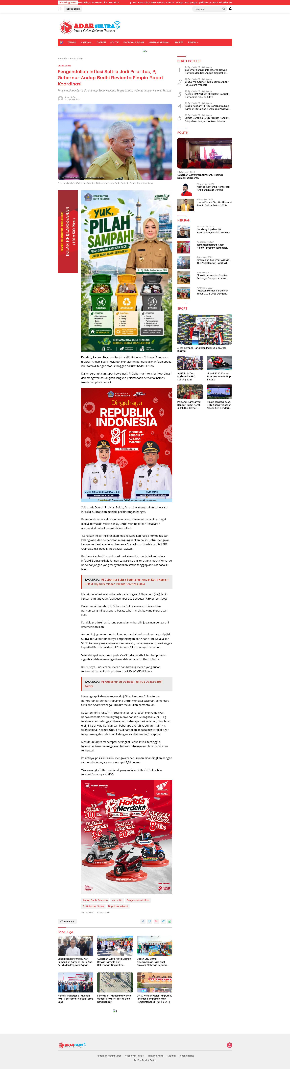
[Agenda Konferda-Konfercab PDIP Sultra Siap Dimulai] (185, 189)
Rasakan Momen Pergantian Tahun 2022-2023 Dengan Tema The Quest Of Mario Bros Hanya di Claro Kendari (214, 292)
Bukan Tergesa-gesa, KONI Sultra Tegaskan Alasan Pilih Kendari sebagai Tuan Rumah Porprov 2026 (219, 405)
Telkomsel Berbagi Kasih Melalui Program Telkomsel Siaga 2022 (212, 246)
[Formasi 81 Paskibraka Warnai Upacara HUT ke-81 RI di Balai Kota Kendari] (115, 982)
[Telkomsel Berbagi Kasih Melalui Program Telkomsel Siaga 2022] (183, 247)
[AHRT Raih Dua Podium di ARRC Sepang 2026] (190, 363)
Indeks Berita (73, 8)
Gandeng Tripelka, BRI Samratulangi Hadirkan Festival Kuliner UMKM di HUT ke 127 (214, 231)
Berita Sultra (64, 65)
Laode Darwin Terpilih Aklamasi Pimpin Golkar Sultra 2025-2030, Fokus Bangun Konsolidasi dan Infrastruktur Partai (214, 204)
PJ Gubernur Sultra (93, 906)
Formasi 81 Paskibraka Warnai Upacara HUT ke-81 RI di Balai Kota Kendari (114, 998)
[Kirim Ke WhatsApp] (169, 921)
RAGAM (192, 42)
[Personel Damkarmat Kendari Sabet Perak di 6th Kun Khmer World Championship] (190, 391)
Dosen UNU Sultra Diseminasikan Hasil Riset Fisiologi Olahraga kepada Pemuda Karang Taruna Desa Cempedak (153, 962)
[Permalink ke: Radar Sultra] (60, 98)
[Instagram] (229, 1045)
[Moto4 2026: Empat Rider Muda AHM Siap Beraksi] (219, 363)
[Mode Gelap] (230, 9)
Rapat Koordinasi (118, 906)
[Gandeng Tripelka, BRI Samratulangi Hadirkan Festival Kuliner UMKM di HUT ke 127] (183, 232)
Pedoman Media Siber (109, 1055)
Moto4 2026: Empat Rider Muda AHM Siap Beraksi (219, 376)
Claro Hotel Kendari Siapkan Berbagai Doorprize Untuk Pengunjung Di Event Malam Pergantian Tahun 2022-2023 (213, 277)
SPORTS (179, 42)
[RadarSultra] (91, 27)
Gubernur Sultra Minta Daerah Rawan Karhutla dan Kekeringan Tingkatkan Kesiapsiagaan (114, 962)
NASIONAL (86, 42)
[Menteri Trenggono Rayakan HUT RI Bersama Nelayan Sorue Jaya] (75, 982)
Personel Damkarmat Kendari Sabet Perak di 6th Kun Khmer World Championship (189, 405)
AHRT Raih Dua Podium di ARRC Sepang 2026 (186, 376)
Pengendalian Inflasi (138, 900)
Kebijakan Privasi (134, 1055)
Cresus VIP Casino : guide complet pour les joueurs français (207, 84)
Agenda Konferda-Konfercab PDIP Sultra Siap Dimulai (213, 189)
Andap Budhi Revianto (95, 900)
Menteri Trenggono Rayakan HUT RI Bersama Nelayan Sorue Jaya (75, 998)
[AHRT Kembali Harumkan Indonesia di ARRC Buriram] (204, 329)
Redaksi (171, 1055)
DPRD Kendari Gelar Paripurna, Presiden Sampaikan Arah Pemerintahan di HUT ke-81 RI (154, 998)
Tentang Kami (155, 1055)
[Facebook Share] (143, 921)
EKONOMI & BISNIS (134, 42)
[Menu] (60, 9)
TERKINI (71, 42)
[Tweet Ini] (149, 921)
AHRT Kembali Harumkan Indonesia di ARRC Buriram (201, 349)
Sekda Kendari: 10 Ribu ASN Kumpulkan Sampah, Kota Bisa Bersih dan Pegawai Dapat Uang (75, 962)
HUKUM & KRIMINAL (159, 42)
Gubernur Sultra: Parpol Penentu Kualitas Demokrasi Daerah (200, 176)
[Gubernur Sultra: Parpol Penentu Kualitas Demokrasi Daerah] (204, 153)
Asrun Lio (117, 900)
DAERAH (101, 42)
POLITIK (114, 42)
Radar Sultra (70, 97)
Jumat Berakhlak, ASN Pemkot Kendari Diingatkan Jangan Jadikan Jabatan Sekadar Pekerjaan (133, 2)
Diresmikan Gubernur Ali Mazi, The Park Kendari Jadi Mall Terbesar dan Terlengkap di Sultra (213, 262)
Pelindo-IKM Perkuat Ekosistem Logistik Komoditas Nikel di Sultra (207, 96)
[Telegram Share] (163, 921)
